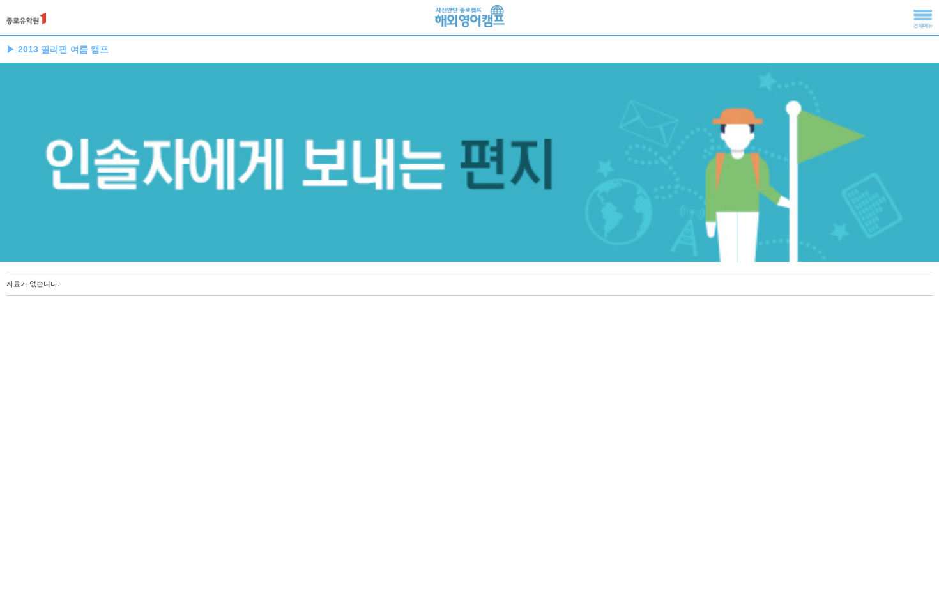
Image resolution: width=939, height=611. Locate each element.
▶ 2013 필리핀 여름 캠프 (57, 49)
